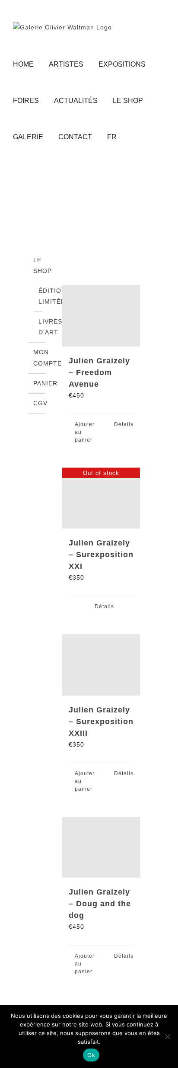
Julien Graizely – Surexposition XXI (101, 555)
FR (112, 137)
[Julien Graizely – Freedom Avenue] (101, 315)
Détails (124, 424)
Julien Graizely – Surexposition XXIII (101, 722)
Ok (91, 1055)
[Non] (167, 1036)
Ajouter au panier (85, 432)
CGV (40, 403)
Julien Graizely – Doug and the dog (100, 904)
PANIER (45, 383)
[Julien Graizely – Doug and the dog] (101, 847)
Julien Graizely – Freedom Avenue (99, 372)
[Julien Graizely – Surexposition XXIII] (101, 664)
